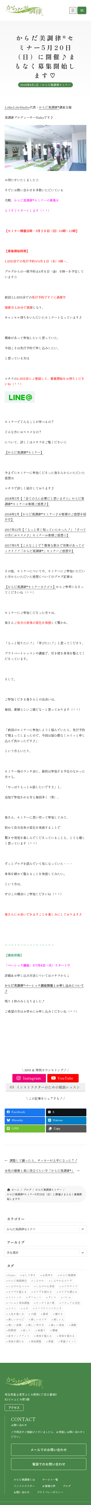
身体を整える (44, 1336)
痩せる (59, 1314)
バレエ (67, 1297)
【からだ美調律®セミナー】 (24, 452)
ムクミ (12, 1308)
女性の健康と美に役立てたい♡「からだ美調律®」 (39, 1170)
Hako (12, 1275)
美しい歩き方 (36, 1325)
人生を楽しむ (16, 1314)
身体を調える (16, 1341)
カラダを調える (68, 1291)
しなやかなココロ (18, 1286)
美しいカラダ (39, 1319)
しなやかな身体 (45, 1286)
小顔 (33, 1314)
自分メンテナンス (18, 1336)
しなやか (38, 1280)
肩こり (27, 1330)
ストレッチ (14, 1297)
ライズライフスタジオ (48, 1308)
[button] (81, 10)
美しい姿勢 (14, 1325)
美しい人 (58, 1319)
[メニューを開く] (73, 10)
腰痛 (55, 1330)
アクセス (14, 1407)
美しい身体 (57, 1325)
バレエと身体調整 (18, 1303)
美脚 (73, 1325)
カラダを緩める (42, 1291)
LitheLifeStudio (17, 107)
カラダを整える (17, 1291)
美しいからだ (16, 1319)
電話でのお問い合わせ (48, 1464)
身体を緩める (67, 1336)
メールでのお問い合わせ (48, 1449)
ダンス (52, 1297)
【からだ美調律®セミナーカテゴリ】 (30, 587)
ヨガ (25, 1308)
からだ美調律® (49, 107)
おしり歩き (29, 1275)
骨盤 (50, 1341)
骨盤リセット (68, 1341)
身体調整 (36, 1341)
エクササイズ (69, 1286)
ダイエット (34, 1297)
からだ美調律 (68, 1275)
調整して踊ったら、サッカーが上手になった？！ (43, 1160)
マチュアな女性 (70, 1303)
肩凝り (42, 1330)
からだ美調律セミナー (56, 85)
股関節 (12, 1330)
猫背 (45, 1314)
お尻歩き (47, 1275)
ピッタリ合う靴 (45, 1303)
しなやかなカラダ (61, 1280)
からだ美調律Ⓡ (17, 1280)
